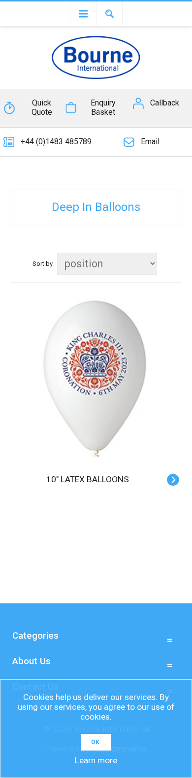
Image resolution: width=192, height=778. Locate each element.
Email (150, 141)
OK (95, 742)
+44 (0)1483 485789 (56, 141)
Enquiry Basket (103, 107)
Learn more (96, 760)
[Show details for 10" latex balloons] (96, 381)
